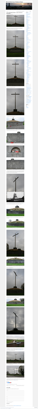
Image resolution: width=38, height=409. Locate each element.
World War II (27, 79)
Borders (27, 64)
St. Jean (26, 50)
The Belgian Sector (27, 52)
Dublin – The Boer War (28, 32)
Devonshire (27, 58)
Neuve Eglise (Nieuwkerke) (28, 39)
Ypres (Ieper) (27, 80)
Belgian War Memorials (28, 16)
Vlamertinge (27, 72)
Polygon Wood (27, 43)
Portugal (27, 44)
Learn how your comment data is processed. (17, 405)
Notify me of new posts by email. (9, 402)
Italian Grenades (28, 77)
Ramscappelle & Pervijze (28, 46)
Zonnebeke (27, 82)
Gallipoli (27, 29)
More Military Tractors (27, 91)
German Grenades (28, 76)
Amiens (27, 54)
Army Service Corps (27, 14)
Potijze (26, 45)
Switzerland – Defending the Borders (28, 51)
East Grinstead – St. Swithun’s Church (28, 90)
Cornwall (27, 57)
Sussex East (27, 69)
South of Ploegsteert (28, 42)
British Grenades (28, 74)
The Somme (27, 53)
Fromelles (27, 26)
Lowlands (28, 65)
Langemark (27, 35)
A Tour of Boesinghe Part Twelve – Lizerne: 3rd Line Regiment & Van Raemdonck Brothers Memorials (20, 11)
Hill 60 (26, 31)
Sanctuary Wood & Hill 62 (28, 47)
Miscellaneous (27, 38)
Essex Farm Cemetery (20, 349)
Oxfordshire (27, 63)
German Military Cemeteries (28, 30)
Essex (27, 59)
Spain (26, 49)
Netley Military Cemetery (29, 61)
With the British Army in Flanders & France (14, 1)
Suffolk (27, 66)
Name (7, 396)
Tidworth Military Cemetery (29, 71)
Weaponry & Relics (27, 73)
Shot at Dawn (27, 48)
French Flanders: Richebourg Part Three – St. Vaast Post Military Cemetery (28, 99)
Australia (27, 15)
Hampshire (27, 60)
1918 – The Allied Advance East (28, 12)
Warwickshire (28, 70)
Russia (27, 78)
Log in (26, 106)
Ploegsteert (27, 41)
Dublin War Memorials (28, 34)
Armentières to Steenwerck (28, 25)
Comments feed (27, 107)
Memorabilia (27, 37)
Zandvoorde (27, 81)
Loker (26, 36)
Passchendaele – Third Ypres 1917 (28, 40)
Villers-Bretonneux (28, 55)
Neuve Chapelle (28, 27)
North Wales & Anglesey (28, 62)
